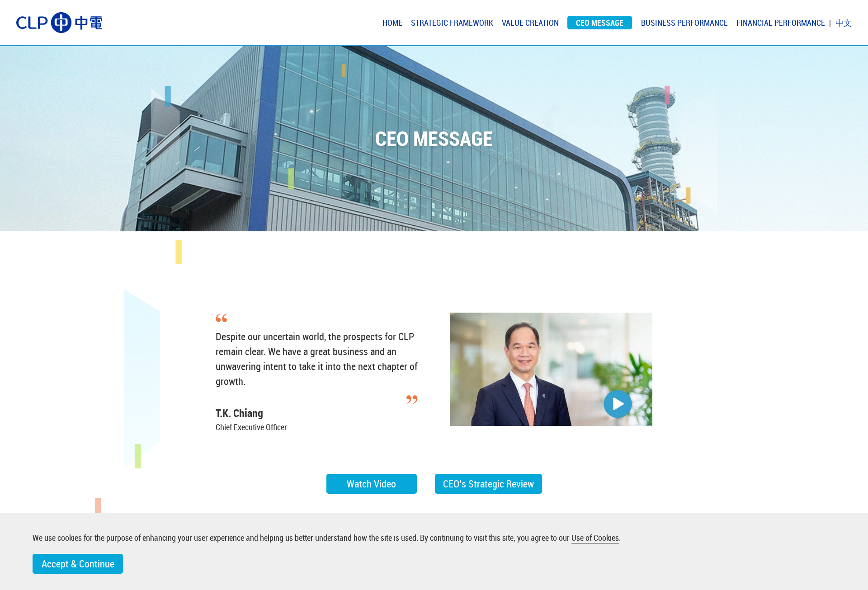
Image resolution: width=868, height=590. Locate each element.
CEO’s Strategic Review (488, 483)
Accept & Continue (78, 563)
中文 (843, 22)
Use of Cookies (595, 537)
